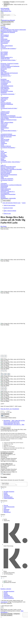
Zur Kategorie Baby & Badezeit (8, 48)
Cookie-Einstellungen (9, 498)
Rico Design (3, 226)
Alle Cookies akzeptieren (6, 615)
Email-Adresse (5, 483)
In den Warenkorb (5, 414)
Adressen (16, 29)
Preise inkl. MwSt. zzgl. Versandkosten (10, 408)
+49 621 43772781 (5, 9)
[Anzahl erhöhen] (8, 412)
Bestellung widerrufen (12, 31)
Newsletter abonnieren (9, 491)
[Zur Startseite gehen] (6, 11)
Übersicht (3, 29)
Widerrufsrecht (7, 512)
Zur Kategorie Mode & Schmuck (9, 130)
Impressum (6, 510)
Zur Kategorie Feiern (6, 75)
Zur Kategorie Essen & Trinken (8, 60)
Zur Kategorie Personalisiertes (8, 147)
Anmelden (3, 27)
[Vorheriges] (2, 356)
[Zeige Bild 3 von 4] (4, 358)
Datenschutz (6, 509)
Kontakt (5, 493)
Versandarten (7, 495)
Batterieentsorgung (8, 497)
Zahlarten (6, 494)
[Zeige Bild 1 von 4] (1, 358)
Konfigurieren (16, 613)
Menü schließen (6, 24)
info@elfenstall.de (5, 8)
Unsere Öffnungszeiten (9, 506)
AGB (5, 508)
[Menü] (2, 13)
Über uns (6, 505)
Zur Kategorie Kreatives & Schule (9, 108)
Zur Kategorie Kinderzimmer (8, 94)
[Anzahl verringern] (2, 412)
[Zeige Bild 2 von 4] (2, 358)
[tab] (14, 422)
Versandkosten (4, 602)
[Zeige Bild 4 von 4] (5, 358)
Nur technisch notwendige (6, 613)
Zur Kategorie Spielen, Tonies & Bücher (10, 161)
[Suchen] (15, 15)
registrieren (5, 28)
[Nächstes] (5, 356)
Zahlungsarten (22, 29)
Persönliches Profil (9, 29)
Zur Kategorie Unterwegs (7, 180)
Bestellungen (4, 31)
